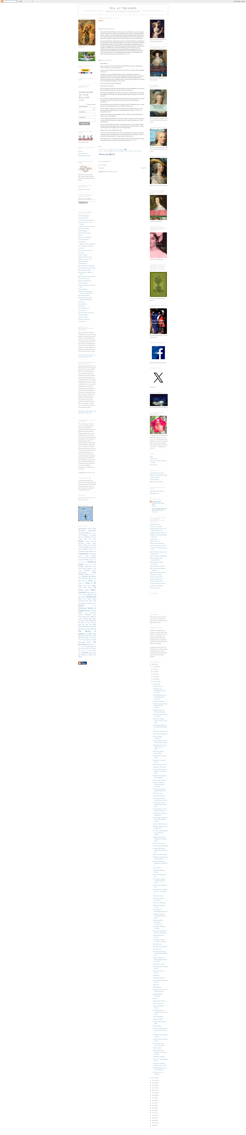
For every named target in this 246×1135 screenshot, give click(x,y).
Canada (88, 543)
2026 (153, 664)
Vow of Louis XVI (154, 588)
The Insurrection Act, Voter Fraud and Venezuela (160, 810)
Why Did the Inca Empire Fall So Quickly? (159, 776)
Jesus (90, 580)
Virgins (91, 653)
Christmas (81, 551)
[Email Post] (124, 149)
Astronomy (94, 533)
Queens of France (90, 610)
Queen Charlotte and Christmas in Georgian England (159, 1052)
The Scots (91, 644)
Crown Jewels (83, 556)
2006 (153, 1125)
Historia (80, 235)
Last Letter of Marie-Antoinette (158, 545)
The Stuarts (90, 646)
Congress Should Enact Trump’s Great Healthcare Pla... (160, 850)
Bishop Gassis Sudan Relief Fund (158, 475)
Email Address (86, 106)
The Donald (89, 620)
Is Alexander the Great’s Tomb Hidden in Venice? (160, 799)
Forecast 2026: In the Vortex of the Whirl (158, 1044)
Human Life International (156, 482)
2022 (153, 1085)
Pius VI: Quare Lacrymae (159, 780)
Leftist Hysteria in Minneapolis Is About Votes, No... (159, 690)
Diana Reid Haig (82, 231)
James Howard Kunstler (108, 29)
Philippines (85, 603)
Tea (85, 620)
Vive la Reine (81, 321)
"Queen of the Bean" (158, 1003)
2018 (153, 1095)
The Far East (138, 151)
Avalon (90, 535)
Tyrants (85, 652)
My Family (87, 599)
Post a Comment (102, 165)
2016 (153, 1100)
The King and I (82, 310)
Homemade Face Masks (157, 510)
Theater (94, 650)
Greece (94, 570)
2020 (153, 1090)
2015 (153, 1103)
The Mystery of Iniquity (87, 632)
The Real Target (157, 987)
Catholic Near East (155, 477)
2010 (153, 1115)
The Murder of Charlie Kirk (160, 946)
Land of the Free (87, 584)
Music (80, 599)
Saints (80, 613)
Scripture (88, 614)
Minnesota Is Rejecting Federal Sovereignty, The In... (160, 863)
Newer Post (101, 168)
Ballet (79, 537)
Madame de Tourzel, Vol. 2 (85, 259)
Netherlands (81, 601)
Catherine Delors (87, 545)
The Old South (83, 638)
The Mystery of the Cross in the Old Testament (160, 990)
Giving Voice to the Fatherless (158, 1073)
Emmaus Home (84, 562)
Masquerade (156, 975)
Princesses (82, 608)
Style (94, 618)
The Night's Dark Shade (84, 155)
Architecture (82, 533)
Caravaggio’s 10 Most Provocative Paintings (159, 940)
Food (84, 568)
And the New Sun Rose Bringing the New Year (159, 1064)
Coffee (94, 551)
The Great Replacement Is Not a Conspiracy (159, 1069)
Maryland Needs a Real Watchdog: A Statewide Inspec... (160, 839)
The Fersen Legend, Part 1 (156, 577)
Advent (90, 528)
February (155, 681)
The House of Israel (84, 629)
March (155, 679)
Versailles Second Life (84, 319)
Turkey (80, 653)
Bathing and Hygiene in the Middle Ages (160, 827)
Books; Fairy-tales (91, 541)
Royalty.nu (81, 302)
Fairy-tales (88, 566)
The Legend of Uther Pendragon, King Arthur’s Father (160, 1012)
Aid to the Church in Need (157, 473)
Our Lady (93, 601)
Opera (87, 601)
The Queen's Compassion (156, 585)
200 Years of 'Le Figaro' (159, 843)
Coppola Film (153, 539)
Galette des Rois (157, 1026)
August (155, 666)
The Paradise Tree (88, 640)
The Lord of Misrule (158, 1016)
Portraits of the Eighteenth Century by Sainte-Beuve (85, 292)
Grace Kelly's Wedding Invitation (159, 927)
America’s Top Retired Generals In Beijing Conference (159, 784)
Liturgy (94, 585)
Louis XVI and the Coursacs (85, 250)
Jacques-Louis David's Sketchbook (159, 899)
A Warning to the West (159, 1056)
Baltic (83, 537)
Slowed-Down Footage (159, 978)
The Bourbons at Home (156, 574)
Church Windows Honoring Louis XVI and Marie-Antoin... (160, 819)
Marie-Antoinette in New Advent (86, 268)
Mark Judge (90, 592)
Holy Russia (92, 576)
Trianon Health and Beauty (159, 509)
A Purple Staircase (157, 686)
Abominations (82, 528)
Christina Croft (92, 549)
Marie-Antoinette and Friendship (158, 556)
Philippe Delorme (82, 289)
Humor (86, 578)
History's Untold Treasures (85, 237)
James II (84, 581)
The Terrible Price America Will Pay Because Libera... (160, 747)
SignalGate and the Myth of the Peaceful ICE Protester (160, 705)
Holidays (85, 576)
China (79, 549)
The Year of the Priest (84, 650)
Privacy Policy (153, 465)
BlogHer (80, 539)
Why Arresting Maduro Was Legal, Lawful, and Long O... (160, 1030)
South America (86, 616)
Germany (87, 570)
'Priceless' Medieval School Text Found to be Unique (160, 741)
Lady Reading (82, 242)
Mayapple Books (154, 493)
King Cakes (156, 984)
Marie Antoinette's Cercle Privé (86, 266)
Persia (79, 603)
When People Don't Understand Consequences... (158, 922)
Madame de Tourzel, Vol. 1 (85, 257)
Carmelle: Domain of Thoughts (86, 226)
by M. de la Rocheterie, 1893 (87, 356)
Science (80, 614)
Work (80, 657)
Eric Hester (93, 564)
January (155, 684)
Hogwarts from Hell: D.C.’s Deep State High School (160, 932)
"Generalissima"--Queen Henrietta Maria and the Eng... (160, 804)
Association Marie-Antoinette (86, 220)
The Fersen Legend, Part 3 (156, 581)
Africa (94, 528)
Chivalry (85, 549)
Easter (79, 559)
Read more (126, 54)
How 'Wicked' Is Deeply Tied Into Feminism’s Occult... (159, 881)
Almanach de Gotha (83, 218)
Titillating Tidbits (83, 315)
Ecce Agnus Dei (157, 949)
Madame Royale (82, 153)
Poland (94, 603)
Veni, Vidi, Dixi (157, 868)
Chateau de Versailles (83, 228)
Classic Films (89, 551)
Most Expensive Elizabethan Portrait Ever (160, 910)
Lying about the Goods (159, 796)
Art (87, 532)
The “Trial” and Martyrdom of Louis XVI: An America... (160, 832)
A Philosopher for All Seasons (158, 936)
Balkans (94, 535)
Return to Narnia (157, 1048)
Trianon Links (153, 458)
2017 (153, 1098)
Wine (94, 655)
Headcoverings (82, 572)
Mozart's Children (83, 283)
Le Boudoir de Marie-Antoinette (86, 244)
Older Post (144, 168)
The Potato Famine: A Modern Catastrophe (159, 711)
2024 (153, 1080)
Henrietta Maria (83, 574)
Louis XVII (81, 252)
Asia (90, 533)
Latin (85, 585)
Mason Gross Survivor (84, 278)
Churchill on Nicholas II (159, 767)
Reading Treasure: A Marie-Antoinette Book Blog (85, 298)
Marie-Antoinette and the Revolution (156, 563)
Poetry (90, 603)
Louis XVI (81, 248)
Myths (94, 599)
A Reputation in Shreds (156, 526)
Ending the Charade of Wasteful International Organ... (159, 916)
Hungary (91, 578)
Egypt (91, 559)
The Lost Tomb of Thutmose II (157, 737)
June (154, 671)
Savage (85, 612)
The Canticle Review (83, 308)
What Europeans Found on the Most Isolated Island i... (160, 727)
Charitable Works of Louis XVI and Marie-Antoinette (158, 529)
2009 (153, 1118)
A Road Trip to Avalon (159, 964)
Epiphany (87, 564)
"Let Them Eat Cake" (155, 524)
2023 (153, 1083)
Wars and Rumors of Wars (87, 654)
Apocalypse (81, 530)
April (154, 676)
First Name (82, 112)
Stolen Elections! (157, 944)
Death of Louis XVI (155, 541)
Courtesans (92, 554)
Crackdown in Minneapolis (160, 734)
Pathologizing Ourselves (159, 1001)
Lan (83, 583)
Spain (92, 616)
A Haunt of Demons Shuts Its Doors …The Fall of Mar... (159, 771)
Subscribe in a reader (84, 189)
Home (151, 456)
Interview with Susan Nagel (157, 543)
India (95, 578)
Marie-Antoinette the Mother (157, 566)
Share (99, 146)
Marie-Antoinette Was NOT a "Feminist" (160, 715)
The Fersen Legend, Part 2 (156, 579)
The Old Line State (89, 636)
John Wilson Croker (83, 239)
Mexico (84, 597)
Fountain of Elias (156, 501)
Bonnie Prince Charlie (90, 539)
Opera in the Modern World (160, 854)
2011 (153, 1113)
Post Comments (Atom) (112, 171)
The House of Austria (89, 626)
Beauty (87, 537)
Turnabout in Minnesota (159, 903)
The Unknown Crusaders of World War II (160, 814)
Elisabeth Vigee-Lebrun (84, 233)
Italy (79, 581)
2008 (153, 1120)
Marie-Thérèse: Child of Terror (158, 572)
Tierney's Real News (106, 60)
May (154, 674)
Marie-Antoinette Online (84, 270)
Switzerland (81, 620)
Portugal (94, 605)
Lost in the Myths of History (85, 246)
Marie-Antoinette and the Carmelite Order (156, 559)
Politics (81, 605)
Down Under (89, 557)
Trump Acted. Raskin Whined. (158, 1007)
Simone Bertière (82, 304)
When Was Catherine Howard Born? (158, 752)
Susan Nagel (81, 306)
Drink (94, 557)
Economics (85, 559)
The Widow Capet (157, 793)
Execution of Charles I (159, 701)
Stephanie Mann (87, 618)
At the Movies (83, 535)
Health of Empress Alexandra (157, 995)
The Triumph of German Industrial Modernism (159, 790)
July (154, 669)
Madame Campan (82, 255)
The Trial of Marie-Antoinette (86, 313)
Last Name (82, 117)
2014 (153, 1105)
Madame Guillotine (83, 261)
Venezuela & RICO (158, 1019)
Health (94, 572)
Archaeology (92, 530)
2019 (153, 1093)
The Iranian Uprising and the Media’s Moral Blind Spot (160, 953)
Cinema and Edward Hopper (160, 846)
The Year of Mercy (91, 648)
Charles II (93, 547)
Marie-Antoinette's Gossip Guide (86, 276)
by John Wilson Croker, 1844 (87, 412)
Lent (89, 585)
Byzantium (81, 543)
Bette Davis (93, 537)
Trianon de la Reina (83, 317)
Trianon (80, 151)
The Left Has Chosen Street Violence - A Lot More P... (160, 891)
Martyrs (90, 594)
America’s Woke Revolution (160, 824)
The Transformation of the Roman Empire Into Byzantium (159, 697)
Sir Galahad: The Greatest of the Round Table (160, 858)
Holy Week (81, 578)
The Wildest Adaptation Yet (160, 731)
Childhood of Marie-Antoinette (158, 533)
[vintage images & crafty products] (85, 520)
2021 (153, 1088)
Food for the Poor (154, 479)
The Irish (93, 629)
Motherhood (91, 596)
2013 (153, 1108)
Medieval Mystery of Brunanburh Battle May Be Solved (160, 959)
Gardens (89, 568)
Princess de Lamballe (83, 295)
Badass (100, 20)
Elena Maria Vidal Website (157, 491)
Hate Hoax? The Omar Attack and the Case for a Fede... (160, 720)
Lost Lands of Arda (158, 896)
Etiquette (81, 566)
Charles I (87, 547)
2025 (153, 1078)
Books (80, 541)
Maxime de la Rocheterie (84, 281)
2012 (153, 1110)
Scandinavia (93, 613)
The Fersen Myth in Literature (157, 583)
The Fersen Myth (89, 622)
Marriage (85, 594)
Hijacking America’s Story (160, 764)
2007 (153, 1123)
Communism (83, 553)
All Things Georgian (83, 216)
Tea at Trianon (123, 8)
